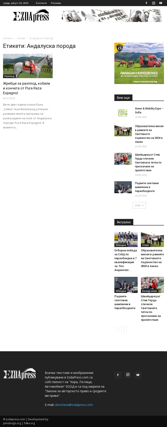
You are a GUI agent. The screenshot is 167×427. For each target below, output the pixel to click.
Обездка (121, 245)
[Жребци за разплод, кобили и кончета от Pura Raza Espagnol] (28, 66)
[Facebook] (146, 3)
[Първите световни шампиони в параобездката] (123, 187)
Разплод (9, 76)
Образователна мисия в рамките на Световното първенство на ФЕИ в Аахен (149, 134)
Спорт (145, 245)
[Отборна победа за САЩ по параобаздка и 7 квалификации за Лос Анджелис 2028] (126, 239)
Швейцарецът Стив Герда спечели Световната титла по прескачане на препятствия (148, 162)
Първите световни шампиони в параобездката (147, 187)
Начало (8, 38)
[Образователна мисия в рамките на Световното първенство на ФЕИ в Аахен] (123, 130)
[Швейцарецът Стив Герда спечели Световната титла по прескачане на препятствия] (123, 159)
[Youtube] (160, 3)
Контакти (41, 3)
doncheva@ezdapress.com (74, 405)
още (137, 205)
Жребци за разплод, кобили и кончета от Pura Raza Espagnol (26, 88)
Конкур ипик (149, 291)
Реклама (56, 3)
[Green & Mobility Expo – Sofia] (123, 113)
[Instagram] (153, 3)
